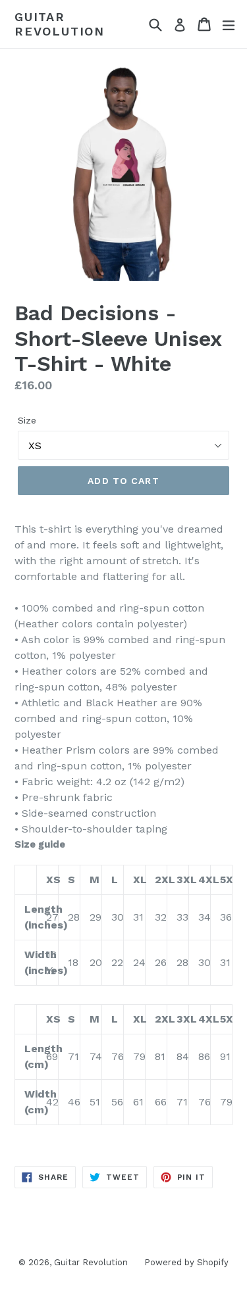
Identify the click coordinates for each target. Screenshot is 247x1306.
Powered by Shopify (186, 1262)
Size (27, 420)
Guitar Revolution (59, 24)
